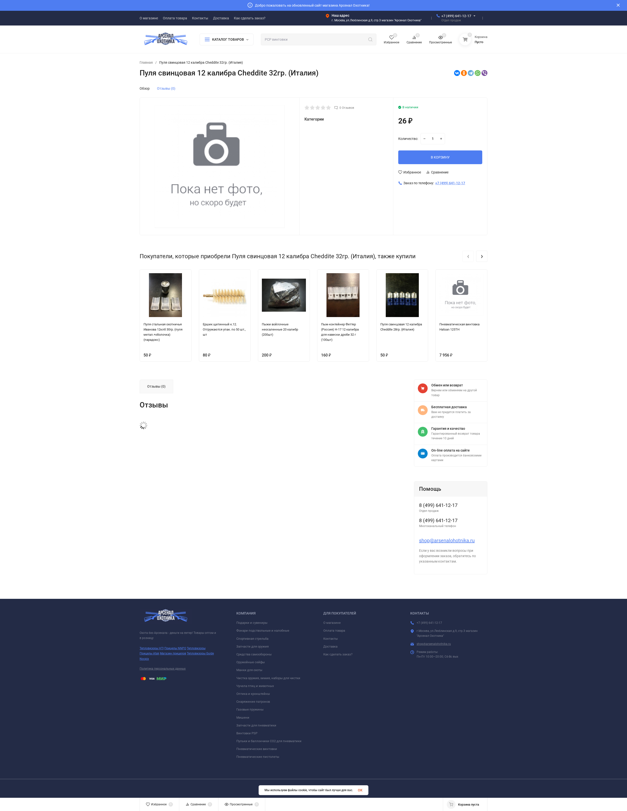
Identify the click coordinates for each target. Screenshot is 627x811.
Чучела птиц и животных (255, 686)
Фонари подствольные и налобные (262, 630)
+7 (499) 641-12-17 (456, 16)
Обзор (145, 88)
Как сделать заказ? (337, 654)
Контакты (330, 638)
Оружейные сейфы (250, 662)
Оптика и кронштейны (253, 694)
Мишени (242, 717)
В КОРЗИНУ (440, 157)
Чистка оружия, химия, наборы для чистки (268, 678)
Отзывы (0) (166, 88)
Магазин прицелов (173, 653)
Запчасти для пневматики (256, 725)
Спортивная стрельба (252, 638)
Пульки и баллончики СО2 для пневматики (268, 741)
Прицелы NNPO (175, 648)
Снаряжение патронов (253, 701)
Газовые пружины (250, 709)
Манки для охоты (249, 670)
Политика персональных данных (163, 668)
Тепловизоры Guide (200, 653)
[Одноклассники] (464, 73)
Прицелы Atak (149, 653)
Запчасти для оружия (252, 646)
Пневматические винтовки (256, 749)
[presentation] (468, 256)
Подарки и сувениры (251, 623)
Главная (146, 62)
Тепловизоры (196, 648)
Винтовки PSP (246, 733)
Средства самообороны (254, 654)
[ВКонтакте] (457, 73)
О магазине (332, 623)
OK (360, 790)
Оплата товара (334, 630)
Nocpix (144, 659)
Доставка (330, 646)
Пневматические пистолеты (257, 757)
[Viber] (484, 73)
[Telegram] (471, 73)
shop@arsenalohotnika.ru (447, 540)
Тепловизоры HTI (152, 648)
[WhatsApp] (478, 73)
